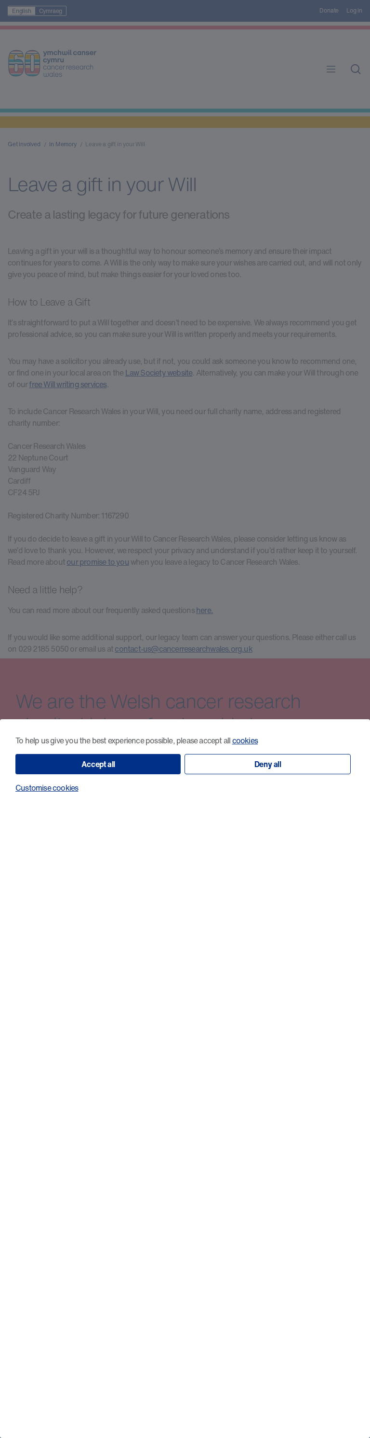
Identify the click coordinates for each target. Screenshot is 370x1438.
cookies (245, 740)
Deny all (267, 764)
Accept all (98, 764)
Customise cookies (46, 788)
